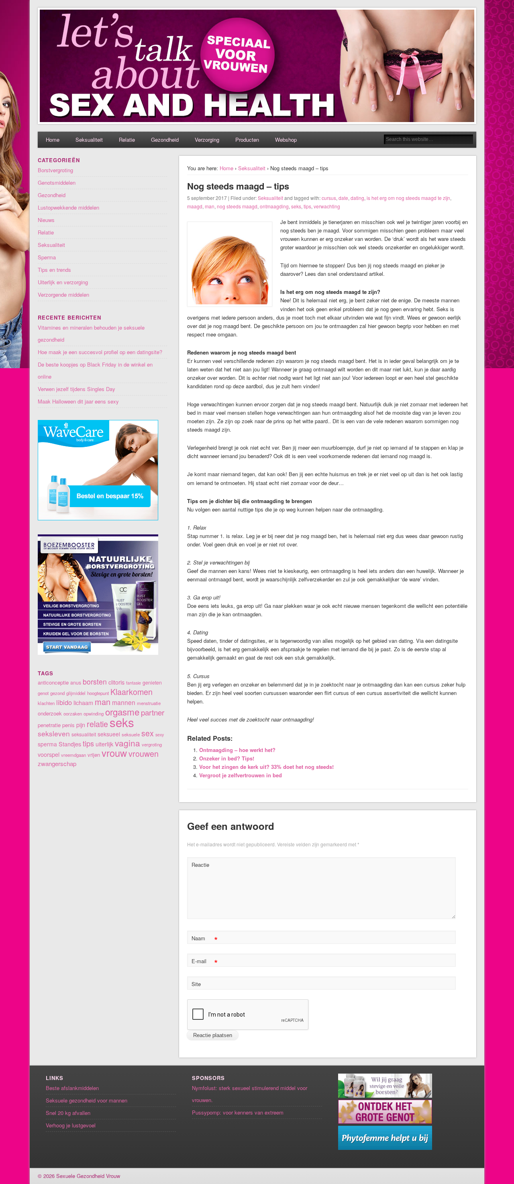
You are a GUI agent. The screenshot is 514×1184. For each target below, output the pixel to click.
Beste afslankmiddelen (72, 1088)
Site (196, 984)
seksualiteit (83, 734)
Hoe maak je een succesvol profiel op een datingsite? (100, 352)
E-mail (205, 962)
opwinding (94, 713)
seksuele (131, 734)
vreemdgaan (73, 755)
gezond (57, 693)
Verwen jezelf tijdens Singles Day (76, 389)
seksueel (109, 734)
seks (296, 206)
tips (307, 206)
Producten (247, 139)
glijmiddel (76, 693)
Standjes (70, 744)
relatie (97, 724)
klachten (46, 703)
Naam (205, 939)
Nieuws (46, 220)
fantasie (133, 683)
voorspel (48, 754)
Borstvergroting (55, 170)
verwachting (327, 206)
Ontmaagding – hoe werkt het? (237, 750)
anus (75, 682)
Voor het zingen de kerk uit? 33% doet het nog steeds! (266, 766)
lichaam (83, 703)
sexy (159, 735)
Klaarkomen (131, 691)
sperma (47, 744)
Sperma (47, 257)
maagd (194, 206)
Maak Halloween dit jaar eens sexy (78, 401)
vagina (127, 743)
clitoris (116, 682)
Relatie (127, 139)
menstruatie (149, 703)
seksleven (54, 733)
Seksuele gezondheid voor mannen (86, 1100)
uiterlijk (104, 744)
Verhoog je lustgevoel (71, 1125)
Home (52, 139)
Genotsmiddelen (56, 182)
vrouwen (143, 753)
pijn (80, 725)
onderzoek (50, 713)
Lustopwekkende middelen (68, 207)
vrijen (94, 754)
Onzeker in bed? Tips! (226, 758)
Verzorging (207, 139)
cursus (329, 197)
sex (147, 733)
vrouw (114, 753)
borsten (95, 682)
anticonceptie (53, 682)
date (343, 197)
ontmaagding (274, 206)
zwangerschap (57, 763)
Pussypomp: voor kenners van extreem (238, 1112)
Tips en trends (54, 269)
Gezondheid (165, 139)
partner (152, 712)
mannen (123, 702)
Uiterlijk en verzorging (63, 282)
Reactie (200, 864)
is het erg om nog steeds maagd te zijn (408, 197)
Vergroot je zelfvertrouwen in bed (240, 775)
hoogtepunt (98, 693)
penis (68, 725)
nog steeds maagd (237, 206)
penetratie (49, 725)
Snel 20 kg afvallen (68, 1113)
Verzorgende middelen (63, 294)
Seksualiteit (89, 139)
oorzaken (72, 713)
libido (64, 702)
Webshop (286, 139)
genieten (152, 682)
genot (43, 693)
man (209, 206)
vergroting (152, 744)
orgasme (122, 711)
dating (357, 197)
